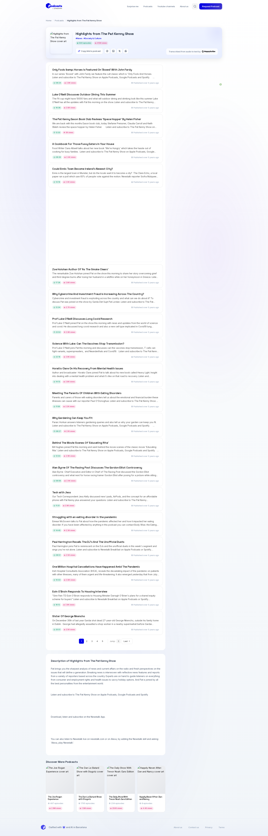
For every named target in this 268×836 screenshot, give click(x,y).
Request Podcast (210, 6)
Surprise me (132, 6)
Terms (222, 827)
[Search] (195, 6)
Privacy (208, 827)
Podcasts (147, 6)
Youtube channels (166, 6)
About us (184, 6)
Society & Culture (93, 38)
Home (48, 20)
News (79, 38)
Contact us (193, 827)
